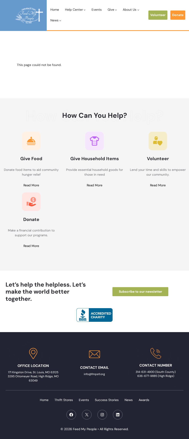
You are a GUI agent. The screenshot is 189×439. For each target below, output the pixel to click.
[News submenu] (60, 20)
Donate (177, 15)
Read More (31, 185)
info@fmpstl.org (94, 374)
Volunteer (158, 15)
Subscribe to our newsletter (140, 292)
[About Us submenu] (138, 10)
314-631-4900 (145, 372)
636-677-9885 (147, 376)
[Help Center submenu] (84, 10)
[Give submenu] (116, 10)
